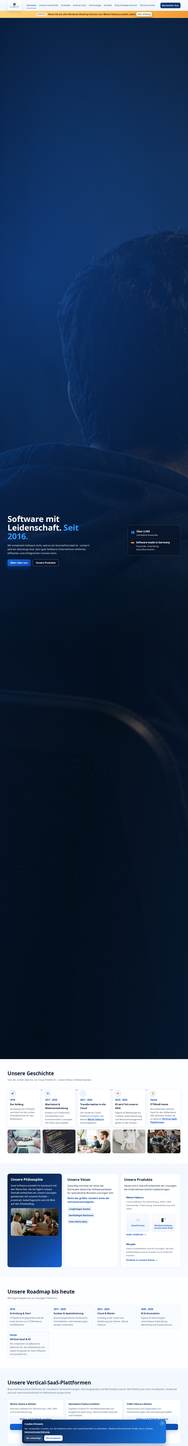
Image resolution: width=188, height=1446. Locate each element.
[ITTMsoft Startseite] (14, 5)
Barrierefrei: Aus (170, 5)
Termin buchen (147, 5)
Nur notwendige (33, 1438)
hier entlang (144, 14)
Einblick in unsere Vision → (142, 1260)
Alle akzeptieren (53, 1438)
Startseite (31, 5)
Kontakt (108, 5)
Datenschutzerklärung (37, 1431)
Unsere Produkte (46, 562)
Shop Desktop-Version (125, 5)
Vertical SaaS (79, 5)
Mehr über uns (19, 562)
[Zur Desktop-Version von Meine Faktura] (163, 1220)
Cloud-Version (138, 1225)
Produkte (65, 5)
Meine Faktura (96, 1119)
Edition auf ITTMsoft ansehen (36, 1419)
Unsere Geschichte (48, 5)
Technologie (95, 5)
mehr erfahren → (136, 1234)
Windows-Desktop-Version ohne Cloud (163, 1226)
